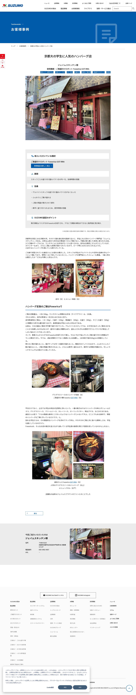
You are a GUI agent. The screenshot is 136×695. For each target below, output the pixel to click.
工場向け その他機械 (16, 660)
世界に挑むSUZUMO (96, 606)
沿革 (51, 619)
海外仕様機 (13, 632)
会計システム (34, 610)
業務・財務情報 (74, 610)
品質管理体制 (91, 682)
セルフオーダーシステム (37, 606)
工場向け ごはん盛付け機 (18, 640)
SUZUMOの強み (15, 601)
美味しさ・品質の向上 (46, 72)
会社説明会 (93, 623)
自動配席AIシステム (36, 619)
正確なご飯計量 (86, 72)
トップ (13, 46)
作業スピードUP (60, 72)
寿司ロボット (14, 610)
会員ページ (129, 3)
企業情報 (52, 601)
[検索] (133, 8)
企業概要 (52, 614)
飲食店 (108, 72)
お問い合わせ (114, 623)
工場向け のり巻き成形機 (18, 649)
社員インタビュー (95, 610)
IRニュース (73, 606)
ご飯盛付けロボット (99, 72)
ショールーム (54, 632)
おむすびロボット (15, 623)
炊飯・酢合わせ (14, 627)
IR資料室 (72, 614)
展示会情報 (53, 636)
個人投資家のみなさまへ (77, 632)
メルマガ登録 (114, 627)
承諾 (65, 687)
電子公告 (72, 623)
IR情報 (72, 601)
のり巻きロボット (15, 619)
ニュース (112, 601)
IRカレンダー (74, 627)
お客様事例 (22, 46)
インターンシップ (95, 627)
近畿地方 (77, 72)
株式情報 (72, 619)
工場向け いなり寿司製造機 (18, 654)
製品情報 (12, 606)
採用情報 (92, 601)
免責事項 (72, 636)
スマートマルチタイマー (37, 623)
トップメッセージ (55, 610)
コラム (112, 610)
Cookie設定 (50, 687)
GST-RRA (70, 72)
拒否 (80, 687)
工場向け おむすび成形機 (18, 645)
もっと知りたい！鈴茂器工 (97, 619)
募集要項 (92, 614)
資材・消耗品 (14, 636)
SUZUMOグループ (55, 627)
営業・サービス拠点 (56, 623)
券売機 (32, 614)
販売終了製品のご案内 (16, 664)
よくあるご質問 (114, 618)
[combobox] (122, 8)
